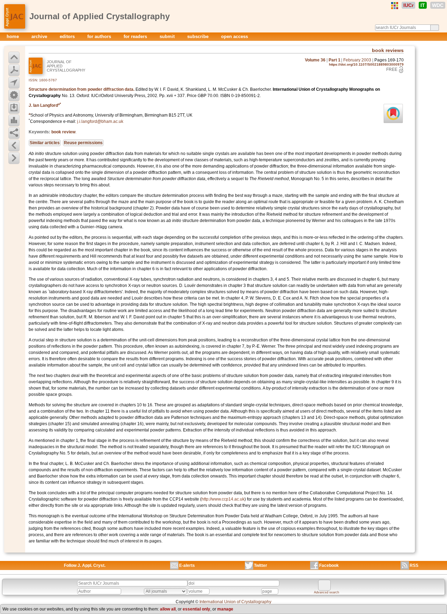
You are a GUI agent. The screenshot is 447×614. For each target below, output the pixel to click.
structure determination (204, 220)
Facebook (329, 565)
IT (422, 5)
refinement (39, 317)
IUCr (408, 5)
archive (40, 36)
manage (225, 609)
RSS (414, 565)
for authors (99, 36)
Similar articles (45, 142)
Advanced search (326, 592)
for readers (136, 36)
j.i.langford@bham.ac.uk (100, 121)
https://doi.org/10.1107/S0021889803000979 (366, 64)
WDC (438, 5)
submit (168, 36)
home (13, 36)
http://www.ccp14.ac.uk (222, 499)
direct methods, (330, 411)
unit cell (118, 365)
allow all (168, 609)
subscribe (198, 36)
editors (68, 36)
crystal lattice (328, 340)
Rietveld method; (237, 440)
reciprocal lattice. (56, 178)
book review (63, 132)
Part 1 (334, 60)
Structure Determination (191, 515)
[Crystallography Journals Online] (395, 5)
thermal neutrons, (379, 317)
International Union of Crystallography (235, 601)
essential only (196, 609)
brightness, (234, 304)
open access (234, 36)
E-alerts (187, 565)
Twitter (260, 565)
